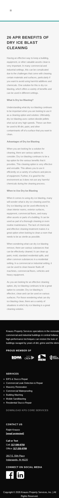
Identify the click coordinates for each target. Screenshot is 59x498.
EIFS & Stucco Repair (17, 379)
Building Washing (14, 395)
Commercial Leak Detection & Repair (24, 383)
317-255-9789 (20, 448)
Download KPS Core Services (27, 410)
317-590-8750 (18, 444)
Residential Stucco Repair (19, 402)
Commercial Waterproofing (19, 391)
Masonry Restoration (16, 387)
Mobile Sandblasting (16, 398)
